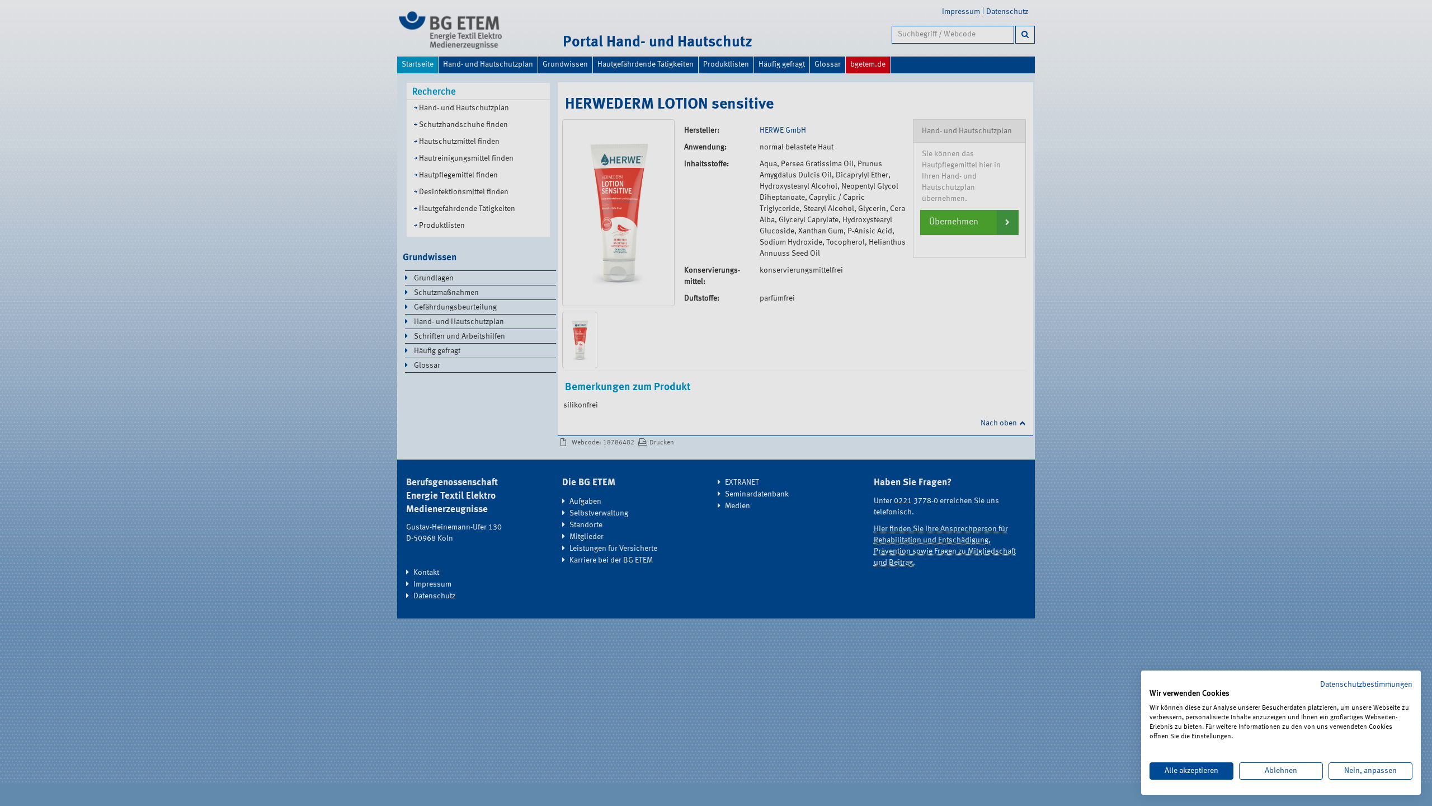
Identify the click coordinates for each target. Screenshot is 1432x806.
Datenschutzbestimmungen (1366, 684)
